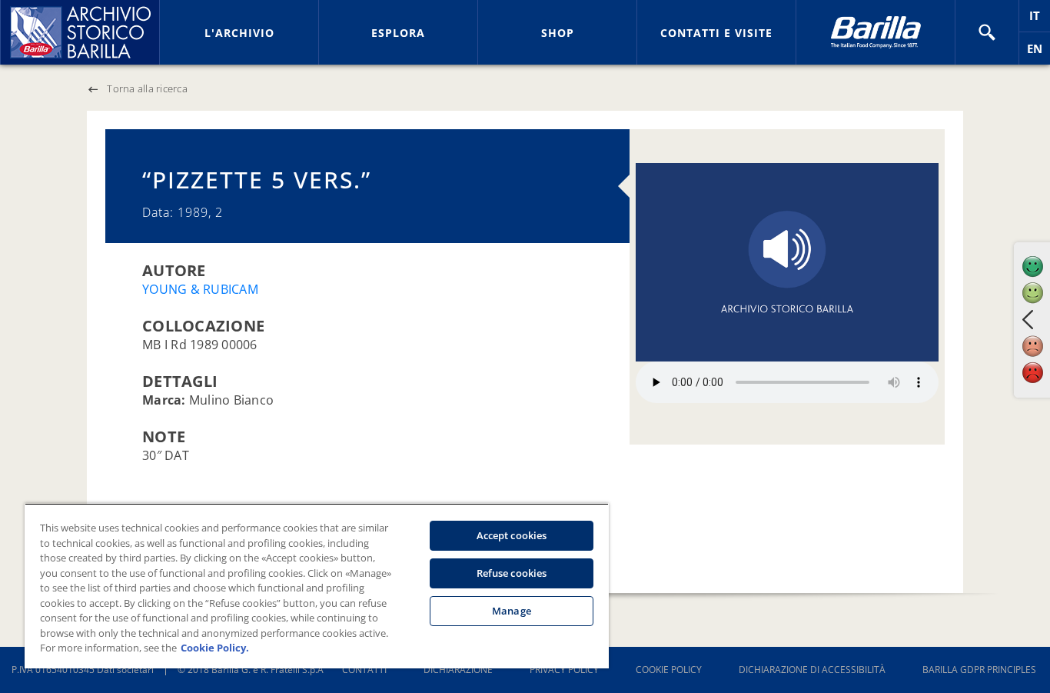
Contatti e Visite (716, 32)
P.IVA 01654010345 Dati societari (83, 669)
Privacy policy (564, 669)
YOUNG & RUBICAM (200, 289)
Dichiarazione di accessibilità (812, 669)
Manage (511, 611)
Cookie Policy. (215, 648)
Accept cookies (512, 535)
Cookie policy (669, 669)
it (1039, 20)
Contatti (364, 669)
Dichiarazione (458, 669)
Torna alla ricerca (147, 88)
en (1038, 53)
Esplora (398, 32)
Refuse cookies (512, 573)
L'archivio (239, 32)
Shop (557, 32)
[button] (986, 32)
